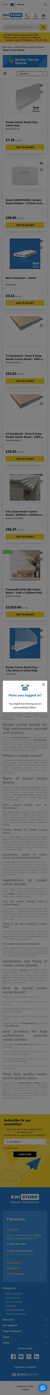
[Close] (43, 684)
